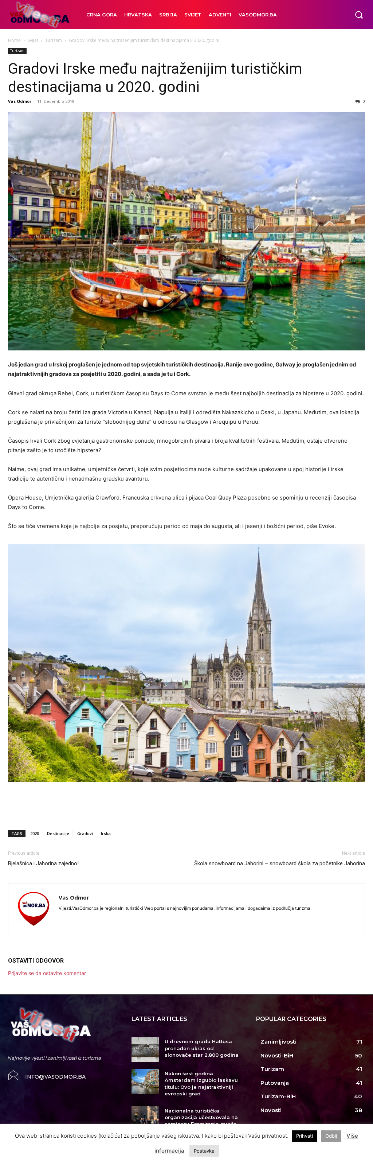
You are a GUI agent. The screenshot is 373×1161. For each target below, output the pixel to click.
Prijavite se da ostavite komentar (47, 973)
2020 (34, 833)
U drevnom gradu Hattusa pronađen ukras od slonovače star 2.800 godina (202, 1047)
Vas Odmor (19, 101)
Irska (106, 833)
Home (14, 40)
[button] (359, 15)
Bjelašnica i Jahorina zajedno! (43, 863)
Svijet (33, 40)
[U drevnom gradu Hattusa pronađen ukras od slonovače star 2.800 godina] (145, 1049)
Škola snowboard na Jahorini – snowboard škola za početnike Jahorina (279, 863)
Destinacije (58, 833)
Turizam (53, 40)
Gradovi (85, 833)
